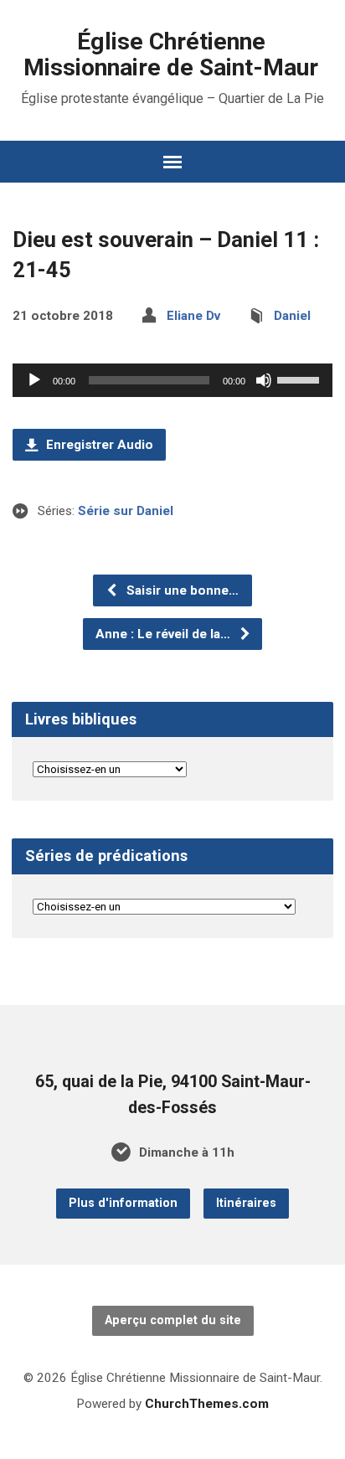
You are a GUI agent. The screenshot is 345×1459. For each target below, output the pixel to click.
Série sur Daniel (125, 510)
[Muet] (263, 380)
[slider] (300, 378)
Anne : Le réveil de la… (164, 634)
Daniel (292, 315)
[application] (172, 380)
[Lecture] (34, 380)
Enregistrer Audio (98, 444)
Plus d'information (123, 1203)
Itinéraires (246, 1203)
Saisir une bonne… (181, 590)
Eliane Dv (193, 315)
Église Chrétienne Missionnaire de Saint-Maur (170, 54)
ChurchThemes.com (207, 1403)
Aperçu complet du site (173, 1320)
